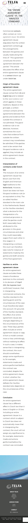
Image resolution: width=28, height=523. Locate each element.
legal (5, 185)
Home (4, 519)
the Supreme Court (14, 285)
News (11, 519)
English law (7, 96)
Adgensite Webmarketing (16, 518)
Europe (14, 504)
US (20, 93)
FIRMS (14, 498)
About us (14, 494)
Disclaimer (20, 519)
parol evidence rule (16, 99)
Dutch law (12, 79)
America (14, 505)
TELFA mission (14, 496)
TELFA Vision (14, 495)
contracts (17, 31)
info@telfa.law (15, 512)
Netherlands (7, 188)
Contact (15, 519)
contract (9, 76)
